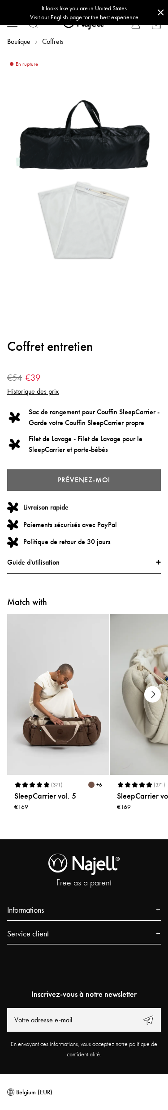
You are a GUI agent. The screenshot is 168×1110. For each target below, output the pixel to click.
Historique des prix (33, 391)
